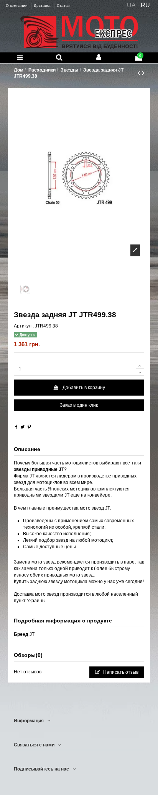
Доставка (43, 5)
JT (32, 634)
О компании (17, 5)
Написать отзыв (120, 672)
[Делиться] (16, 427)
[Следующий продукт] (143, 73)
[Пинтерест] (29, 427)
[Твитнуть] (22, 427)
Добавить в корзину (84, 387)
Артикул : (24, 326)
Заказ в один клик (79, 405)
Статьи (63, 5)
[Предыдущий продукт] (140, 73)
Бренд (21, 634)
